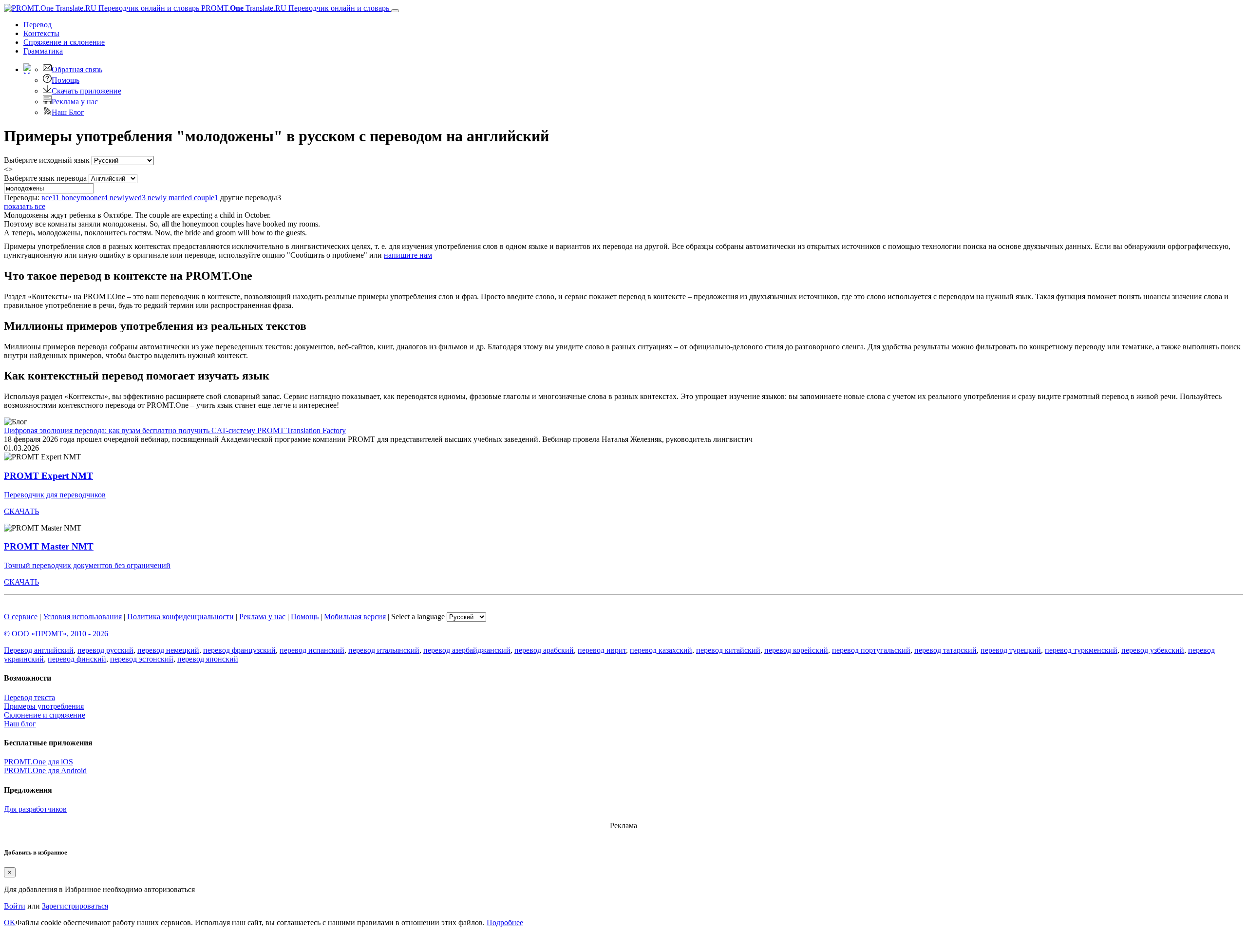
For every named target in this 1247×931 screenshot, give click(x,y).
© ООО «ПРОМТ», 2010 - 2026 (56, 633)
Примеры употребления (44, 706)
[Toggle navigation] (395, 10)
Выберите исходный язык (47, 160)
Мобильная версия (355, 616)
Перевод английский (39, 650)
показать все (24, 206)
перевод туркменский (1081, 650)
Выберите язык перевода (45, 178)
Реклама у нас (75, 101)
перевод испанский (312, 650)
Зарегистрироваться (75, 906)
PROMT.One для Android (45, 770)
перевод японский (207, 659)
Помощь (65, 80)
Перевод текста (29, 697)
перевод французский (239, 650)
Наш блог (20, 724)
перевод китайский (728, 650)
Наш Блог (68, 112)
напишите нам (408, 255)
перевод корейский (796, 650)
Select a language (418, 616)
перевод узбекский (1152, 650)
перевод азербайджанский (466, 650)
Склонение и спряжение (44, 715)
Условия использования (82, 616)
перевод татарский (945, 650)
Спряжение (64, 42)
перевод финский (77, 659)
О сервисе (21, 616)
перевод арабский (544, 650)
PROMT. (294, 8)
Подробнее (505, 922)
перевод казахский (661, 650)
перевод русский (105, 650)
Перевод (37, 24)
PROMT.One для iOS (38, 762)
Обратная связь (77, 69)
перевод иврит (602, 650)
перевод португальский (871, 650)
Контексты (41, 33)
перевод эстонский (141, 659)
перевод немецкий (168, 650)
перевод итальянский (383, 650)
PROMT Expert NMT (48, 476)
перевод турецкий (1011, 650)
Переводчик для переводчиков (55, 495)
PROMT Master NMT (49, 546)
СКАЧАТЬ (21, 511)
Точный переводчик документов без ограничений (87, 565)
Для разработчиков (35, 809)
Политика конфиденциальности (180, 616)
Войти (14, 906)
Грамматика (43, 51)
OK (10, 922)
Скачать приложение (86, 91)
